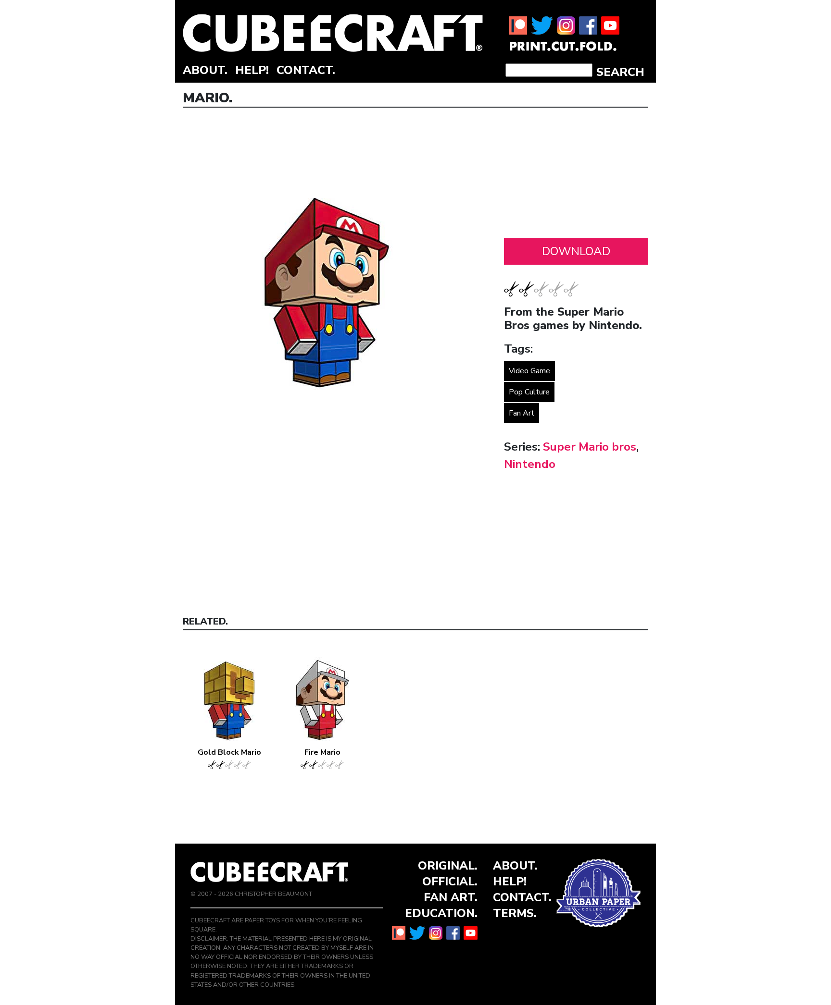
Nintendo (529, 464)
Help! (252, 70)
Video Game (529, 371)
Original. (448, 865)
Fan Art (521, 413)
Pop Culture (529, 392)
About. (205, 70)
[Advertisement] (576, 175)
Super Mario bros (589, 446)
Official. (450, 881)
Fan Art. (451, 897)
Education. (441, 913)
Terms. (515, 913)
